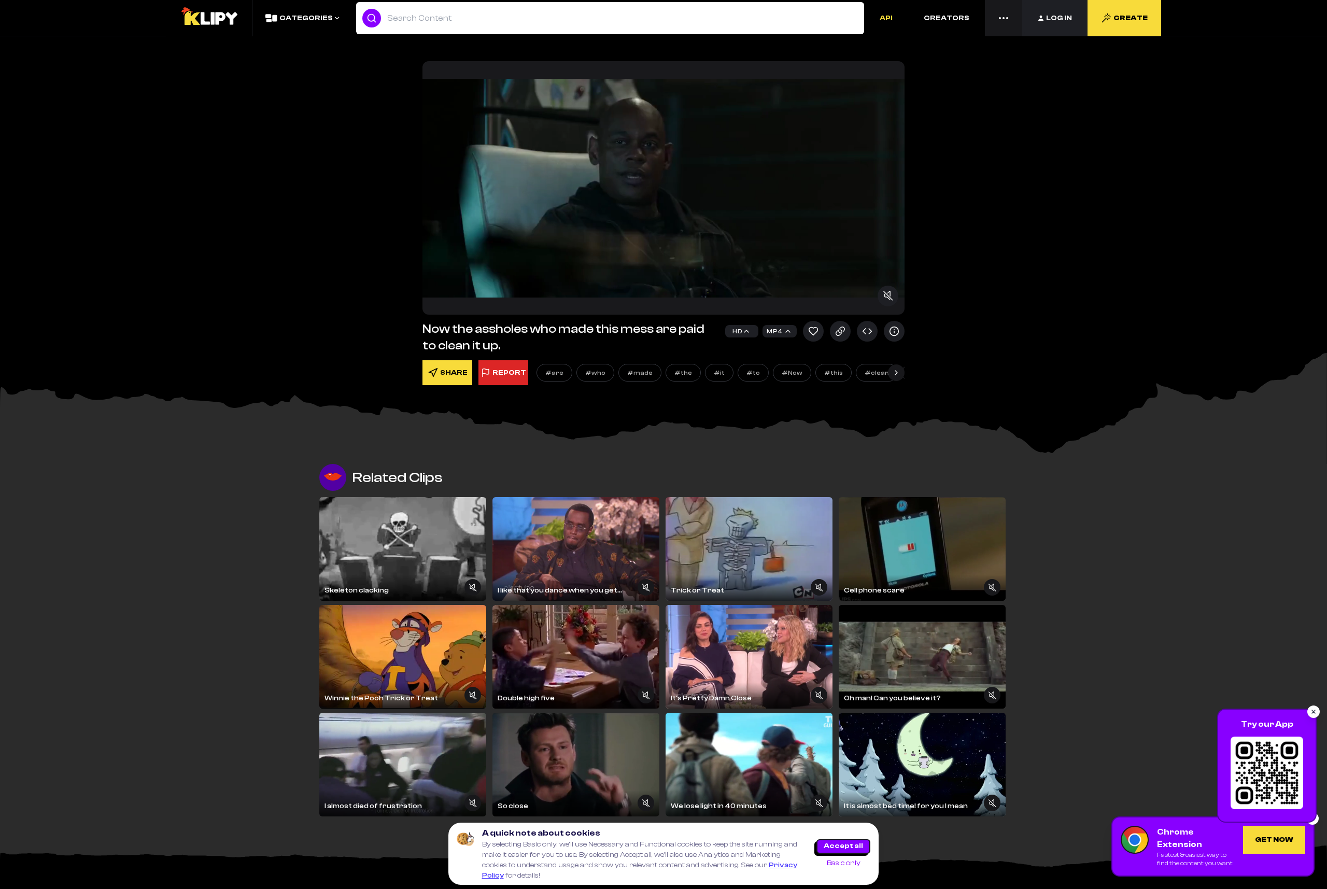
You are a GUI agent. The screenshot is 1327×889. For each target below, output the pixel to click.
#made (640, 372)
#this (833, 372)
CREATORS (946, 18)
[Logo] (208, 18)
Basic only (843, 863)
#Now (792, 372)
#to (753, 372)
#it (719, 372)
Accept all (843, 846)
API (886, 18)
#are (554, 372)
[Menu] (1003, 18)
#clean (877, 372)
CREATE (1130, 18)
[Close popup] (1313, 711)
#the (683, 372)
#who (595, 372)
